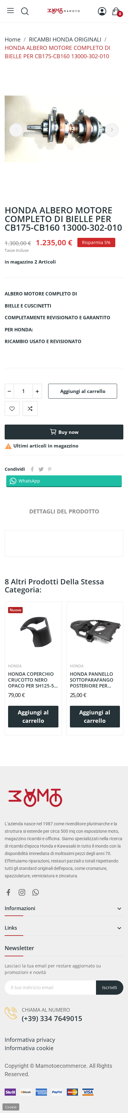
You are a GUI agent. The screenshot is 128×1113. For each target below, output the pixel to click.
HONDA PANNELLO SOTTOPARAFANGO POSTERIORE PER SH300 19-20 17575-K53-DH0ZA (92, 679)
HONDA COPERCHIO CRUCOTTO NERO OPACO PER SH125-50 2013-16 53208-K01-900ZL (32, 679)
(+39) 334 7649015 (52, 1018)
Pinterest (49, 469)
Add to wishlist (12, 408)
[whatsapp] (35, 893)
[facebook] (8, 893)
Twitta (41, 469)
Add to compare (30, 408)
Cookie (10, 1107)
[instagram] (22, 893)
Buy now (68, 432)
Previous (16, 130)
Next (112, 130)
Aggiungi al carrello (82, 391)
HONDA (15, 666)
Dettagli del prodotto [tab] (64, 511)
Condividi (32, 469)
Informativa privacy (30, 1039)
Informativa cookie (29, 1048)
